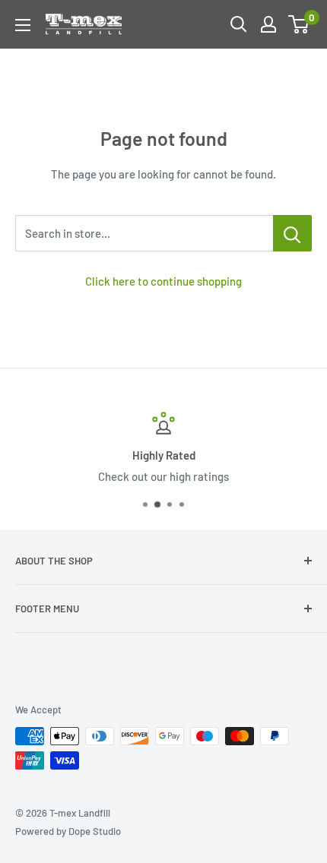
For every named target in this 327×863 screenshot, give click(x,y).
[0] (299, 24)
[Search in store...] (292, 233)
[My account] (268, 24)
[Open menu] (22, 25)
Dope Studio (94, 831)
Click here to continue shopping (163, 281)
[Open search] (238, 24)
